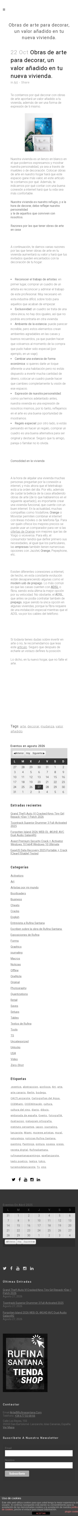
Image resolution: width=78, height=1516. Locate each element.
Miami (28, 1132)
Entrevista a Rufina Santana (28, 923)
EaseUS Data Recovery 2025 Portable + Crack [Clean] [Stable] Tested (39, 852)
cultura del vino (20, 1109)
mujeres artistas (43, 1132)
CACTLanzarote (20, 1098)
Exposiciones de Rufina (25, 935)
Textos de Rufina (21, 1023)
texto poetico (19, 1161)
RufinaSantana (39, 1149)
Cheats (15, 905)
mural (58, 1132)
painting (16, 1144)
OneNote (16, 976)
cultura (48, 1104)
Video (14, 1059)
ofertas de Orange (23, 531)
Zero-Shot (17, 1065)
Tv (38, 1167)
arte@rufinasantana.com (26, 1412)
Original (15, 982)
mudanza (47, 726)
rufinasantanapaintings (25, 1155)
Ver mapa (8, 1427)
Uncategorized (20, 1041)
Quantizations (19, 994)
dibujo (45, 1109)
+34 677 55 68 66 (25, 1415)
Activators (17, 875)
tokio (42, 1161)
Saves (14, 1006)
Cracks (15, 911)
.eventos (16, 1086)
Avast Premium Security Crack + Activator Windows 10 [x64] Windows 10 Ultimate (37, 842)
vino (43, 1167)
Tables (15, 1017)
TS (12, 1035)
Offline (15, 970)
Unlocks (15, 1047)
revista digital (19, 1149)
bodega (41, 1092)
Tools (14, 1029)
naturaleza (17, 1138)
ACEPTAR (41, 1513)
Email (8, 1448)
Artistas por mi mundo (25, 887)
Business (16, 899)
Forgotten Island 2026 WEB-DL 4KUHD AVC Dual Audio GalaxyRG (37, 833)
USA (13, 1053)
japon (39, 1126)
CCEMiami (17, 1104)
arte (23, 726)
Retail (14, 1000)
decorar (33, 726)
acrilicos (45, 1086)
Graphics (16, 946)
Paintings (28, 1144)
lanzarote (17, 1132)
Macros (15, 958)
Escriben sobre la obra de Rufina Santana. (36, 929)
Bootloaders (18, 893)
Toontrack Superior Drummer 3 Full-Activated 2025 (39, 824)
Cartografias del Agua (46, 1098)
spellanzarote (50, 1155)
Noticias (16, 964)
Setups (15, 1012)
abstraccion (30, 1086)
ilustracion (17, 1121)
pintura (40, 1144)
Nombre (10, 1460)
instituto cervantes (22, 1126)
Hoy (28, 753)
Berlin (30, 1092)
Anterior (19, 753)
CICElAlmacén (33, 1104)
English (15, 917)
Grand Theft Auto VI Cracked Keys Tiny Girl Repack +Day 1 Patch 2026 (37, 815)
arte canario (18, 1092)
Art (16, 82)
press (60, 1144)
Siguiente (37, 753)
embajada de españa (24, 1115)
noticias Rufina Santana (40, 1138)
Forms (15, 940)
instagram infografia (39, 1121)
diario (35, 1109)
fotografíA (55, 1115)
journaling (17, 952)
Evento (43, 1115)
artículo (22, 647)
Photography (19, 988)
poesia (50, 1144)
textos (33, 1161)
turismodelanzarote (23, 1167)
